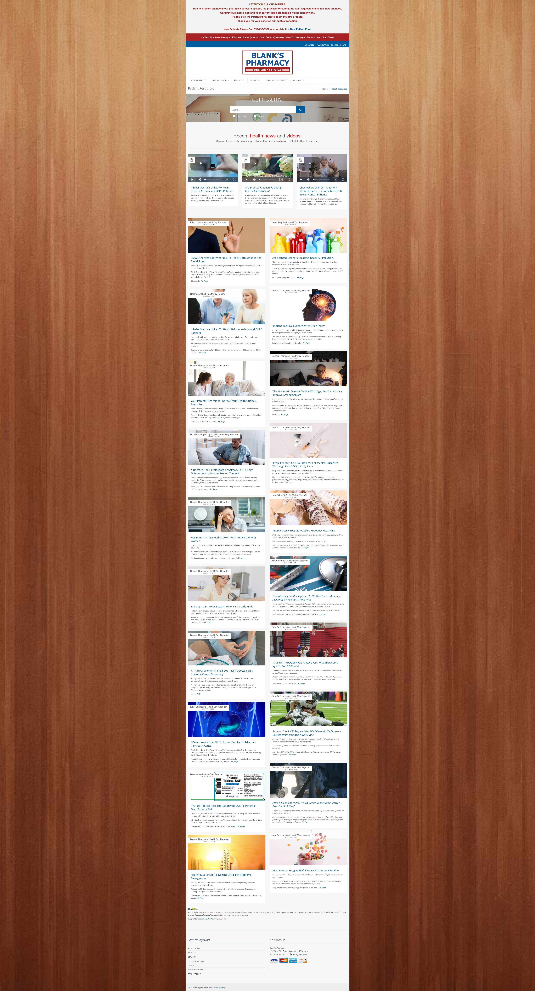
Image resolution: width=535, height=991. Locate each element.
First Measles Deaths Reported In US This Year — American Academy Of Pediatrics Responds (306, 597)
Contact (297, 80)
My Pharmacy (198, 80)
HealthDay (206, 919)
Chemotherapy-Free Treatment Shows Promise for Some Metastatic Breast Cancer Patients (321, 191)
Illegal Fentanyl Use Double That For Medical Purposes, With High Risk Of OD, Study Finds (305, 464)
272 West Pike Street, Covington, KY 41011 (221, 37)
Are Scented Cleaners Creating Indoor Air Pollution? (263, 189)
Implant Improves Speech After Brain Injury (298, 325)
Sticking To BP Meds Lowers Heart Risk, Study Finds (222, 606)
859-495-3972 (261, 29)
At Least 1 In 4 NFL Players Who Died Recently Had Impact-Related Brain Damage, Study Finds (306, 733)
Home (325, 88)
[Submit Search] (300, 109)
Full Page (204, 281)
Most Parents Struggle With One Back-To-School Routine (305, 870)
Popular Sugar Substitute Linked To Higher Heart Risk (303, 530)
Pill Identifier (323, 45)
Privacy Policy (194, 974)
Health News (243, 116)
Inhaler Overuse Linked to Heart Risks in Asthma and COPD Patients (212, 189)
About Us (238, 80)
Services (255, 80)
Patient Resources (276, 80)
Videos (261, 116)
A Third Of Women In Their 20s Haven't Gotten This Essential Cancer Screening (222, 672)
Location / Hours (338, 45)
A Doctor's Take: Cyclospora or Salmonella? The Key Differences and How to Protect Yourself (222, 471)
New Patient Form (300, 29)
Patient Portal (219, 80)
